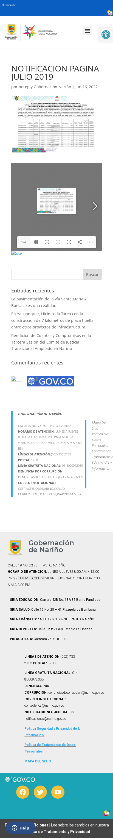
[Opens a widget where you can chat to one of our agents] (20, 828)
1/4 (23, 242)
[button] (87, 30)
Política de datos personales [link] (100, 440)
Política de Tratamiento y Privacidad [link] (56, 831)
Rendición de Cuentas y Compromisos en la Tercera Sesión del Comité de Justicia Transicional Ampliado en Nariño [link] (51, 342)
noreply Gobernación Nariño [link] (45, 86)
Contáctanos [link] (101, 451)
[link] (106, 34)
